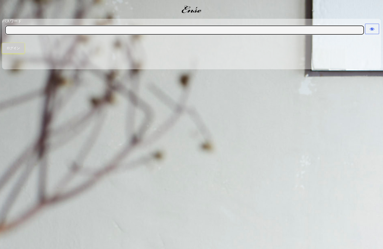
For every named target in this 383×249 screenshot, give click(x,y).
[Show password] (372, 29)
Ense (191, 9)
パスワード (12, 21)
